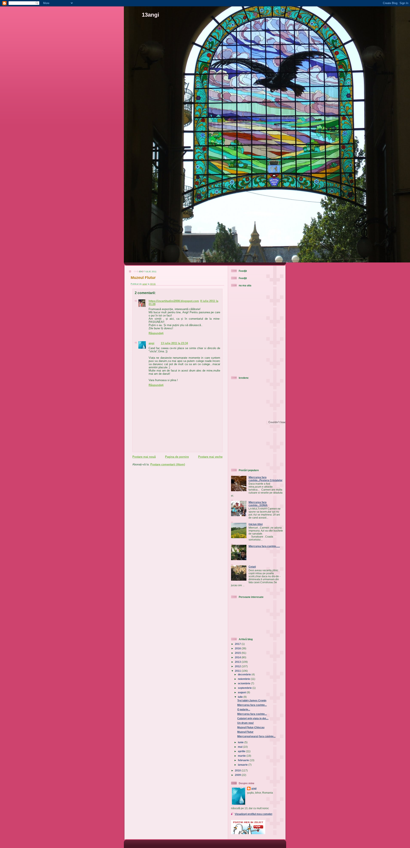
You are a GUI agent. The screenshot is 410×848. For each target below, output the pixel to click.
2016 (238, 648)
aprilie (242, 751)
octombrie (244, 683)
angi (151, 343)
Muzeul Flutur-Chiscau (250, 727)
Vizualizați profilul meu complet (253, 814)
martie (242, 755)
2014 (238, 657)
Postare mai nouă (144, 456)
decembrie (245, 674)
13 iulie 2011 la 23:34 (174, 343)
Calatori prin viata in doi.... (252, 718)
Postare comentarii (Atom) (167, 464)
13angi (150, 15)
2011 (238, 670)
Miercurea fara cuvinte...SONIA (258, 504)
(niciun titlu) (256, 524)
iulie (240, 696)
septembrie (245, 687)
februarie (244, 760)
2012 (238, 666)
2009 (238, 775)
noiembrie (244, 679)
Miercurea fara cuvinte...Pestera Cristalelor (266, 479)
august (242, 692)
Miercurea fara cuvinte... (252, 705)
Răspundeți (156, 333)
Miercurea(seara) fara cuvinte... (256, 736)
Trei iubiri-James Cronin (251, 700)
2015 (238, 652)
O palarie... (243, 709)
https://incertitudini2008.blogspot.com (174, 301)
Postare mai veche (210, 456)
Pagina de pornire (177, 456)
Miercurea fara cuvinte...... (264, 546)
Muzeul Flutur (245, 731)
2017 (238, 644)
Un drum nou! (245, 722)
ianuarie (243, 764)
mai (240, 746)
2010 (238, 770)
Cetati (252, 566)
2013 (238, 661)
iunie (241, 742)
